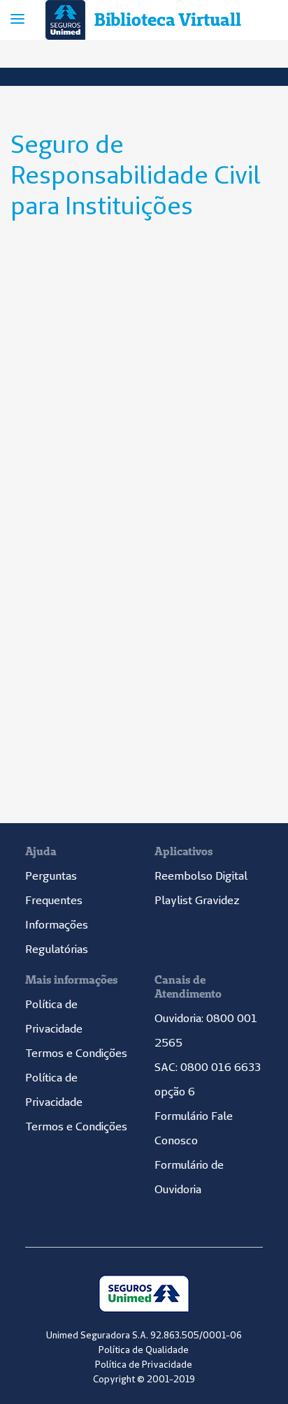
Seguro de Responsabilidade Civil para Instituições (135, 174)
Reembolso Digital (200, 875)
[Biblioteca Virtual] (67, 20)
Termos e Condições (76, 1053)
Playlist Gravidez (197, 900)
